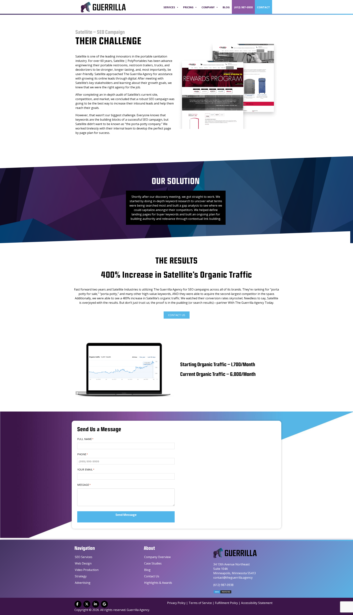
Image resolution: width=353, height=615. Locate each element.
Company (208, 7)
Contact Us (151, 576)
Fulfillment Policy (226, 603)
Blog (226, 7)
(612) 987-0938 (243, 7)
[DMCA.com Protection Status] (222, 593)
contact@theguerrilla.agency (233, 578)
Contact (263, 7)
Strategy (81, 576)
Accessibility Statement (256, 603)
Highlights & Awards (158, 583)
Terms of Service (200, 603)
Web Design (83, 563)
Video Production (87, 570)
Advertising (82, 583)
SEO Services (83, 557)
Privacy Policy (176, 603)
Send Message (126, 515)
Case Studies (153, 563)
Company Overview (157, 557)
